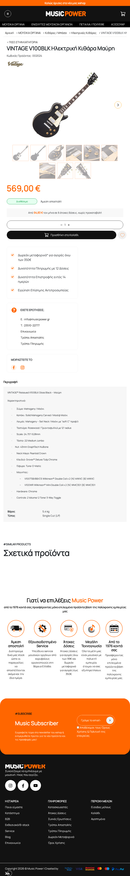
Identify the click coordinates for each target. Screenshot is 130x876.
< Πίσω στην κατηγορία (22, 42)
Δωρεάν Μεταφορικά (61, 837)
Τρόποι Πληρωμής (32, 343)
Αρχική (9, 33)
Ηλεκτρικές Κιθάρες (83, 33)
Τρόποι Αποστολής (32, 337)
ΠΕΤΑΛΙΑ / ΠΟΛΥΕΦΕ (91, 24)
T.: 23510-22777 (30, 325)
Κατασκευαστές (58, 807)
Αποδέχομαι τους (93, 732)
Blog (7, 837)
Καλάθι (95, 813)
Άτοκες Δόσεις (57, 813)
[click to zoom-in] (65, 105)
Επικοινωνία (28, 331)
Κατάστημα (12, 813)
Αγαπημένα (98, 819)
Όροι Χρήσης (56, 843)
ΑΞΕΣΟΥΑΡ (118, 24)
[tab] (65, 382)
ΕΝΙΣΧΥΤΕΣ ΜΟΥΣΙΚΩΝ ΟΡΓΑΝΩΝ (51, 24)
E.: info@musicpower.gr (35, 319)
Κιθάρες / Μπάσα (56, 33)
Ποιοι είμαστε (14, 807)
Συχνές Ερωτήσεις (59, 819)
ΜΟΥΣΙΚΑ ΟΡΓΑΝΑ (13, 24)
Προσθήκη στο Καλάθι (65, 235)
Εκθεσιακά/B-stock (17, 825)
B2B (7, 819)
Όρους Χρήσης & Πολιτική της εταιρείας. (93, 732)
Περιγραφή (10, 382)
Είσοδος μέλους (101, 807)
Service (9, 831)
